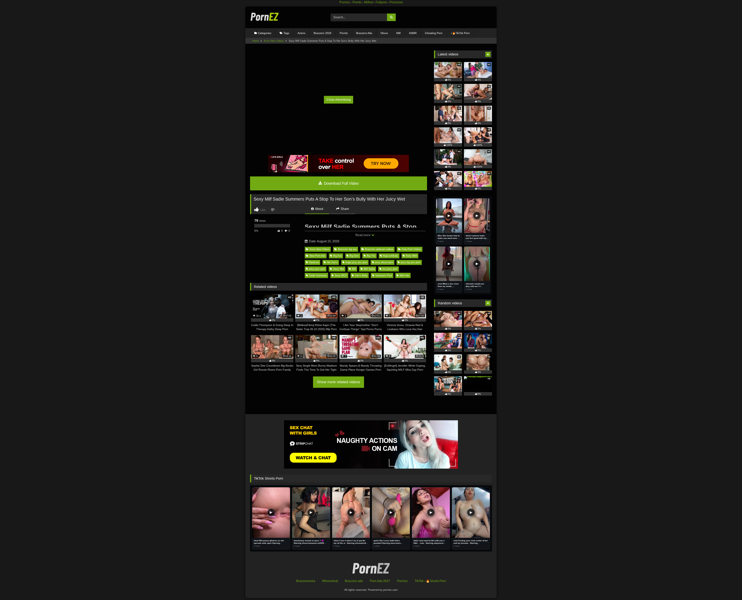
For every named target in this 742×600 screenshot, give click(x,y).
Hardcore (314, 262)
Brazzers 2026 (322, 33)
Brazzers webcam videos (379, 249)
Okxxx (384, 33)
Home (255, 40)
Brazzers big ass (347, 249)
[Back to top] (730, 588)
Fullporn (381, 2)
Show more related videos (338, 382)
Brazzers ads (354, 581)
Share (344, 208)
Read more (363, 235)
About (318, 208)
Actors (301, 33)
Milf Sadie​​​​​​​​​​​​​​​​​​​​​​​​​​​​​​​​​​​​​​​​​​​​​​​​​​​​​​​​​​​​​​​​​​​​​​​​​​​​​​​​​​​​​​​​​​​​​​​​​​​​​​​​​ (369, 268)
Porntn (357, 2)
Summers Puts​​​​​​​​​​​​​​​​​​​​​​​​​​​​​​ (383, 275)
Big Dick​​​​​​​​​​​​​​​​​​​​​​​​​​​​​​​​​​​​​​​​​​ (354, 255)
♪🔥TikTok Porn (460, 33)
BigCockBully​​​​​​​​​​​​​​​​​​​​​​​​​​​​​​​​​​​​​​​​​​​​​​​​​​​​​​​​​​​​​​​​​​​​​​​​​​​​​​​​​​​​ (390, 255)
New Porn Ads (317, 255)
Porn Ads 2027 (380, 581)
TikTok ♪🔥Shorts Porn (430, 581)
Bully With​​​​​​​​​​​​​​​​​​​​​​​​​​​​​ (411, 255)
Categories (264, 33)
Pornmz (344, 2)
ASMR (413, 33)
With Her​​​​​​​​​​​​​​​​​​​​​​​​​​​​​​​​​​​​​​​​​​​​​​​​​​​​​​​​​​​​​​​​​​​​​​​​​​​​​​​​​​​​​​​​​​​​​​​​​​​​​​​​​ (404, 275)
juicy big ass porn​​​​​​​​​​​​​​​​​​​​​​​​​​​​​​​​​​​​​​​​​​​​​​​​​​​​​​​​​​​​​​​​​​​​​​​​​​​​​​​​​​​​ (410, 262)
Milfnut (368, 2)
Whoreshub (330, 581)
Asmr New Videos (274, 40)
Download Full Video (341, 183)
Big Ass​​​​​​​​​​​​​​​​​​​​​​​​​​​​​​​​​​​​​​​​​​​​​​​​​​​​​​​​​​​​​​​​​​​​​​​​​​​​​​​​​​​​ (337, 255)
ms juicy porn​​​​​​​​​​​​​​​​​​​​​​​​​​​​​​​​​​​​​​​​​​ (389, 268)
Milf (398, 33)
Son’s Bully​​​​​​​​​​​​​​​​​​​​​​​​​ (361, 275)
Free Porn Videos (411, 249)
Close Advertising (339, 99)
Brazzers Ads (364, 33)
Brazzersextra (305, 581)
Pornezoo (396, 2)
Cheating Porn (433, 33)
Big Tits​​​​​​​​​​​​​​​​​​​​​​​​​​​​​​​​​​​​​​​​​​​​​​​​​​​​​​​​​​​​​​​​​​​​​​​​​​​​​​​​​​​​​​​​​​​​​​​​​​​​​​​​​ (371, 255)
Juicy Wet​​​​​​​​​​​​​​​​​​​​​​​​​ (338, 268)
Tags (286, 33)
